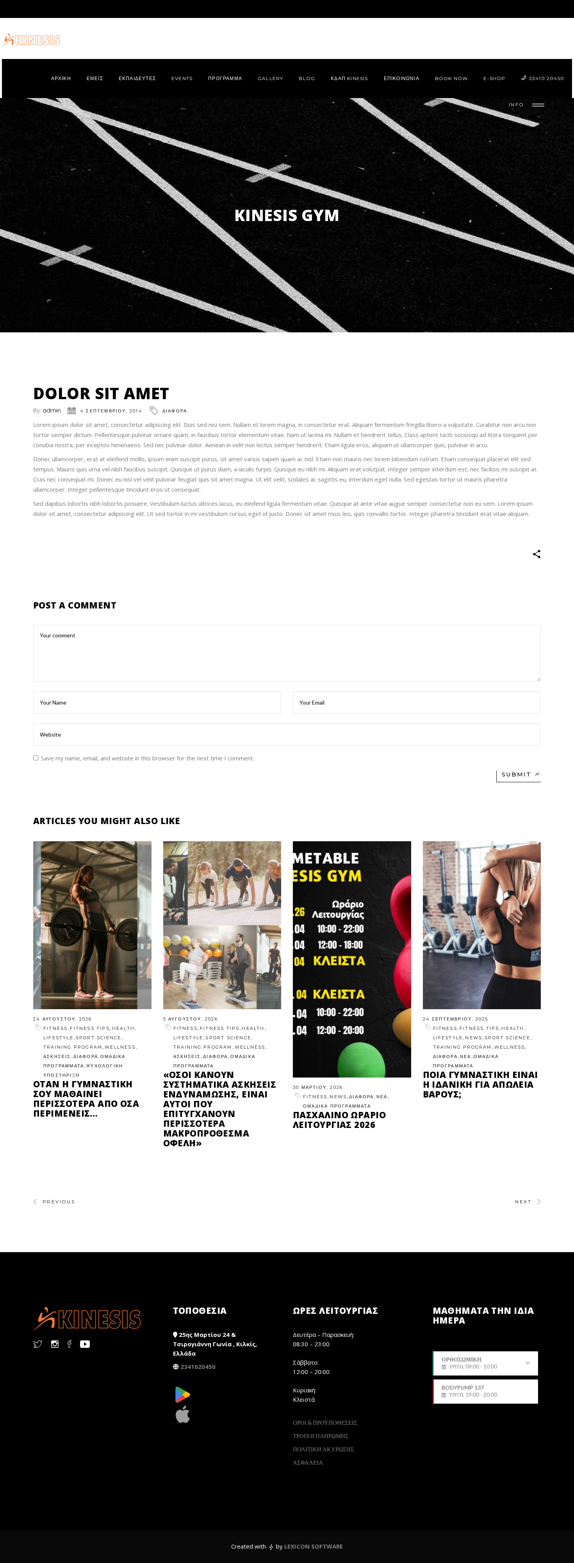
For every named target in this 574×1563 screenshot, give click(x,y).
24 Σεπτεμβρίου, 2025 (455, 1019)
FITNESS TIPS (89, 1028)
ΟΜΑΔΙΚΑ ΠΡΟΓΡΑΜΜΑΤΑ (337, 1106)
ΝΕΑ (382, 1096)
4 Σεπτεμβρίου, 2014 (111, 411)
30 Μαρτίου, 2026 (318, 1087)
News (338, 1096)
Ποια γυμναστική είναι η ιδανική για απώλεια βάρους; (480, 1084)
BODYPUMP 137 (469, 1391)
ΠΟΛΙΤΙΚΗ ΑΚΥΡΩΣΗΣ (323, 1448)
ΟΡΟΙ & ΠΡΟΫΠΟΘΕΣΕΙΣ (325, 1422)
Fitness (55, 1028)
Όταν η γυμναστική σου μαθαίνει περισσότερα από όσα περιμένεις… (86, 1098)
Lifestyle (58, 1037)
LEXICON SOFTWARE (313, 1546)
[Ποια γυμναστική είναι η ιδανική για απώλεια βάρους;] (482, 925)
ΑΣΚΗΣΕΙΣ (57, 1056)
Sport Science (98, 1037)
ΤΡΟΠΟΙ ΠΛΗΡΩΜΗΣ (321, 1435)
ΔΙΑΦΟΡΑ (174, 411)
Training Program (72, 1047)
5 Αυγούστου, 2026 (190, 1019)
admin (52, 410)
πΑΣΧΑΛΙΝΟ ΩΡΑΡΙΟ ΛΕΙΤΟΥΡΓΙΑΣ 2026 (339, 1119)
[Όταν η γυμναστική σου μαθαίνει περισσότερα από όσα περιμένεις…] (92, 925)
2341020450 (198, 1366)
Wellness (120, 1047)
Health (123, 1028)
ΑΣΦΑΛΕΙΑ (308, 1462)
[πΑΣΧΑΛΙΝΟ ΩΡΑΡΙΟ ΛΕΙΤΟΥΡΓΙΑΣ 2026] (352, 959)
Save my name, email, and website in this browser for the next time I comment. (147, 758)
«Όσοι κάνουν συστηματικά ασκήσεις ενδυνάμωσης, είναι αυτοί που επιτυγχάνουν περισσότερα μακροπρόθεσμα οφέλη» (219, 1109)
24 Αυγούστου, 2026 (62, 1019)
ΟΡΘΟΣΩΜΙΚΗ (469, 1366)
